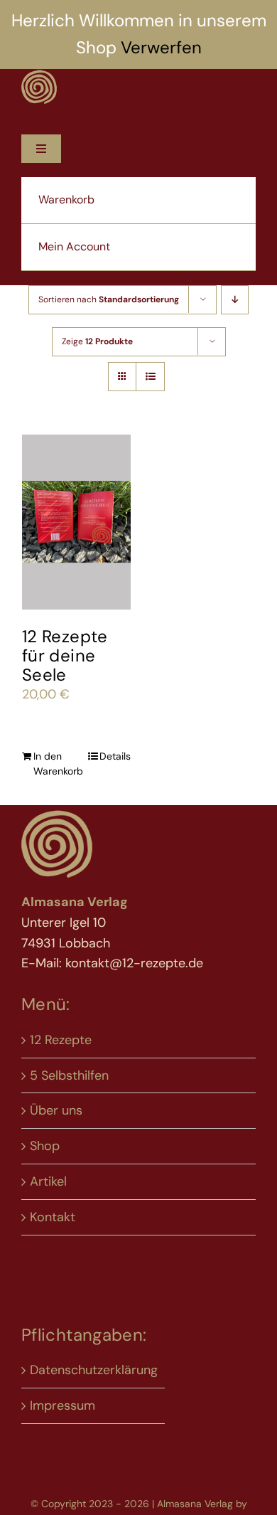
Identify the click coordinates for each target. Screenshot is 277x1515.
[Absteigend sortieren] (235, 299)
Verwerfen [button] (161, 47)
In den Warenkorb (54, 763)
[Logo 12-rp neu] (56, 814)
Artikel (48, 1181)
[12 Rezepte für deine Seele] (76, 522)
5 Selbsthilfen (69, 1075)
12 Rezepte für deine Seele (65, 655)
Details (115, 756)
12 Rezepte (61, 1039)
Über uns (56, 1110)
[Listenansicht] (150, 376)
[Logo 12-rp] (39, 75)
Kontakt (52, 1217)
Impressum (62, 1405)
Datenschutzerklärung (94, 1369)
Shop (45, 1145)
